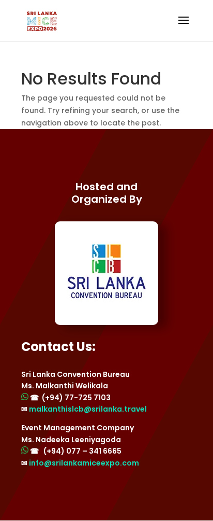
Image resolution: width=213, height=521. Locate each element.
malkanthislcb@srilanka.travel (88, 409)
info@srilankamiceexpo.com (84, 463)
